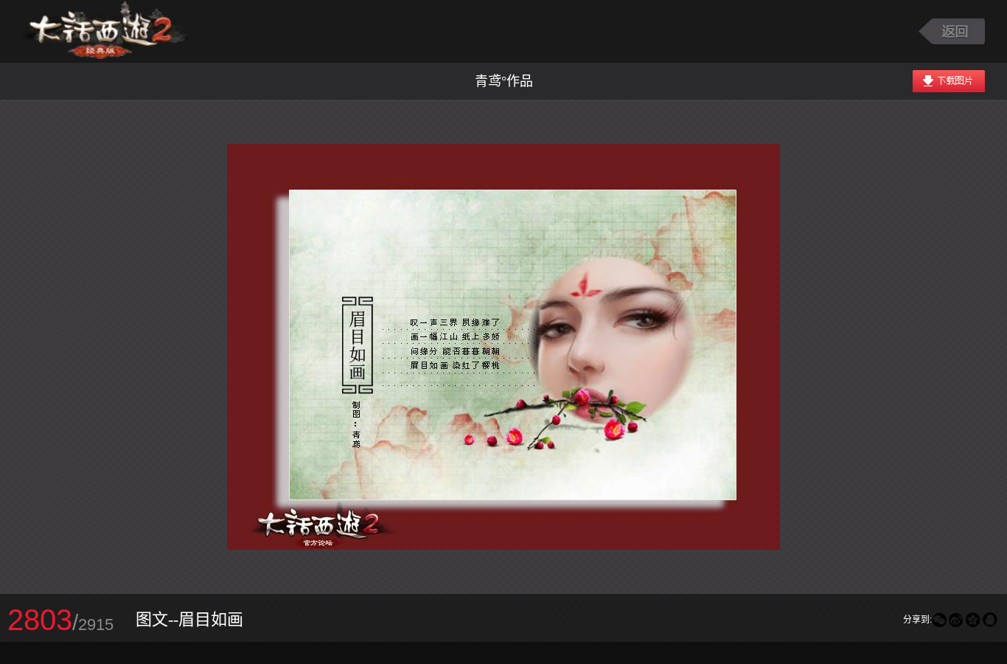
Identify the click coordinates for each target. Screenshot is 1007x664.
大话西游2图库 (105, 31)
